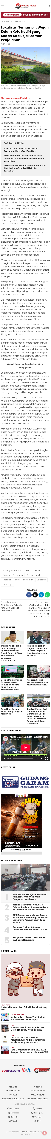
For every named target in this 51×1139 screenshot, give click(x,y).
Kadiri (29, 570)
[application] (25, 747)
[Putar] (4, 758)
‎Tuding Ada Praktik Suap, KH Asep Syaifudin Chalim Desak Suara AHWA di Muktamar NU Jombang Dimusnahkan (12, 653)
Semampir (7, 584)
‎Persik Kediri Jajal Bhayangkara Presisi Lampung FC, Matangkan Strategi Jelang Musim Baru (24, 158)
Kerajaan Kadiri (34, 575)
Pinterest (15, 1113)
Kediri (37, 570)
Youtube (39, 1117)
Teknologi (15, 1015)
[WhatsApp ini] (47, 594)
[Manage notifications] (44, 1133)
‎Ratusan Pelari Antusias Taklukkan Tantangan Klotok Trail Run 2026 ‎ (21, 149)
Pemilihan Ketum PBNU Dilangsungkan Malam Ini (12, 711)
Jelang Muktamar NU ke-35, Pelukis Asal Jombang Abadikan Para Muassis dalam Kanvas (30, 907)
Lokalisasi (41, 579)
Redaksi (13, 1087)
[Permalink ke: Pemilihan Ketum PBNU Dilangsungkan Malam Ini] (12, 700)
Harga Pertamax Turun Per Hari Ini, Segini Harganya (30, 938)
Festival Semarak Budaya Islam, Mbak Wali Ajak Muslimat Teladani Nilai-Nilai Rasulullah (25, 168)
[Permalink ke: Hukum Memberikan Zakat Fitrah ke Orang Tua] (25, 978)
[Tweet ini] (35, 594)
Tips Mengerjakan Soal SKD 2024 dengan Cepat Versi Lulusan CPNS (29, 1051)
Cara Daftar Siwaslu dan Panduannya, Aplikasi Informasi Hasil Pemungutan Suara (27, 1040)
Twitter (39, 1109)
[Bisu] (42, 758)
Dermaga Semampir (12, 570)
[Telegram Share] (41, 594)
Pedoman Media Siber (37, 1099)
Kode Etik (37, 1087)
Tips (8, 1005)
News (3, 1005)
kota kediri (28, 579)
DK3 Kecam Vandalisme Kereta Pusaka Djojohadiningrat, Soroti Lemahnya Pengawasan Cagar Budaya (30, 919)
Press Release (13, 1091)
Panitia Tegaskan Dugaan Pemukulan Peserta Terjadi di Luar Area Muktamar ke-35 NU (37, 651)
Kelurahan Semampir (12, 575)
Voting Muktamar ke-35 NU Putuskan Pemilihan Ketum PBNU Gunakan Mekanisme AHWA (12, 685)
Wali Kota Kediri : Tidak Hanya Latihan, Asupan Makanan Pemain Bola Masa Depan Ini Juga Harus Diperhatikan (39, 609)
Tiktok (14, 1121)
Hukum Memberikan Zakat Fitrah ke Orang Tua (24, 1008)
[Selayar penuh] (46, 758)
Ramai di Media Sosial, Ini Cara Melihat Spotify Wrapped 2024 (27, 1028)
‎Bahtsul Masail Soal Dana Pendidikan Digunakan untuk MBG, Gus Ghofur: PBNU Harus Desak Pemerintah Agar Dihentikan (37, 716)
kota (17, 579)
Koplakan (7, 579)
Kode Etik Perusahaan (13, 1099)
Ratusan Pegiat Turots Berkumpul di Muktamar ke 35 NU (37, 682)
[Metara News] (25, 5)
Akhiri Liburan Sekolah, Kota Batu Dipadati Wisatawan (11, 606)
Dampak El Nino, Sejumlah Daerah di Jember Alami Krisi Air (30, 928)
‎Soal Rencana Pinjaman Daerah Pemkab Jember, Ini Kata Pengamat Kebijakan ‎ (30, 896)
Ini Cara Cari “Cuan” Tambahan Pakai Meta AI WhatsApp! (27, 1018)
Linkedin (14, 1117)
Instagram (38, 1113)
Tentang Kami (37, 1091)
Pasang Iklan (37, 1095)
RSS (39, 1121)
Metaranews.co (29, 1131)
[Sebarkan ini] (29, 594)
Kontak (13, 1095)
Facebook (14, 1109)
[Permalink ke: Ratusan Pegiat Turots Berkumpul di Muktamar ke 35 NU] (38, 671)
